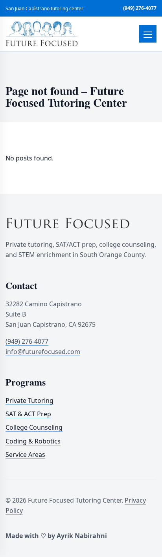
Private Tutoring (29, 400)
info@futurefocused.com (43, 351)
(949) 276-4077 (139, 8)
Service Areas (25, 454)
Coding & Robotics (33, 441)
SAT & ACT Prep (28, 414)
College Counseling (34, 427)
